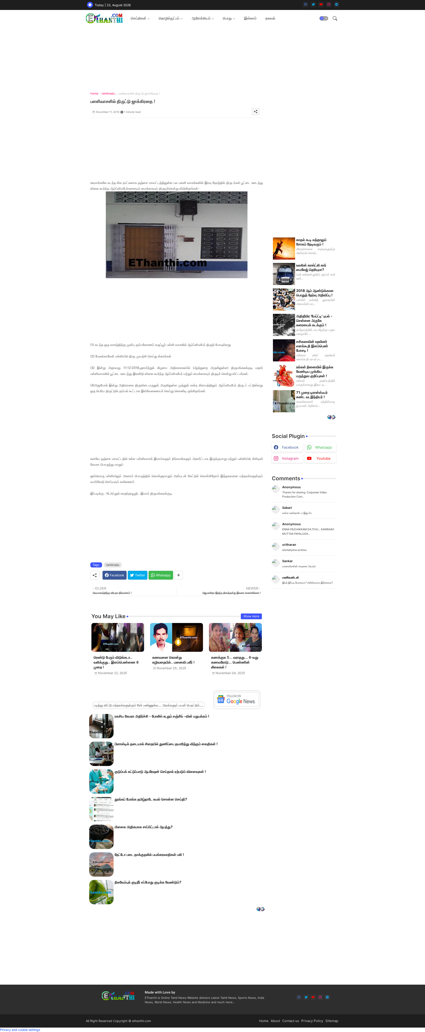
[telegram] (336, 4)
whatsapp (323, 447)
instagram (290, 458)
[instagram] (329, 4)
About (275, 1021)
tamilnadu (108, 93)
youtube (323, 458)
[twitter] (313, 4)
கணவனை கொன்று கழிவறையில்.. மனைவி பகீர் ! (173, 659)
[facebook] (305, 4)
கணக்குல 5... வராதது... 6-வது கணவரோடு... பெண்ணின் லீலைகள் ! (234, 662)
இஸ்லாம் (250, 18)
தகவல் (270, 18)
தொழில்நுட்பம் (169, 18)
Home (94, 93)
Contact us (290, 1021)
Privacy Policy (312, 1021)
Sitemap (331, 1021)
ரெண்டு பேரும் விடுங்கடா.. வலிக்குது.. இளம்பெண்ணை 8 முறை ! (116, 662)
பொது (227, 18)
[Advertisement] (211, 58)
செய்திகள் (138, 18)
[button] (323, 18)
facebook (290, 447)
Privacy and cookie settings (20, 1030)
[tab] (140, 18)
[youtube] (321, 4)
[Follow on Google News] (237, 705)
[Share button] (178, 575)
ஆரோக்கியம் (201, 18)
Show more (251, 616)
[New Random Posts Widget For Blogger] (260, 909)
